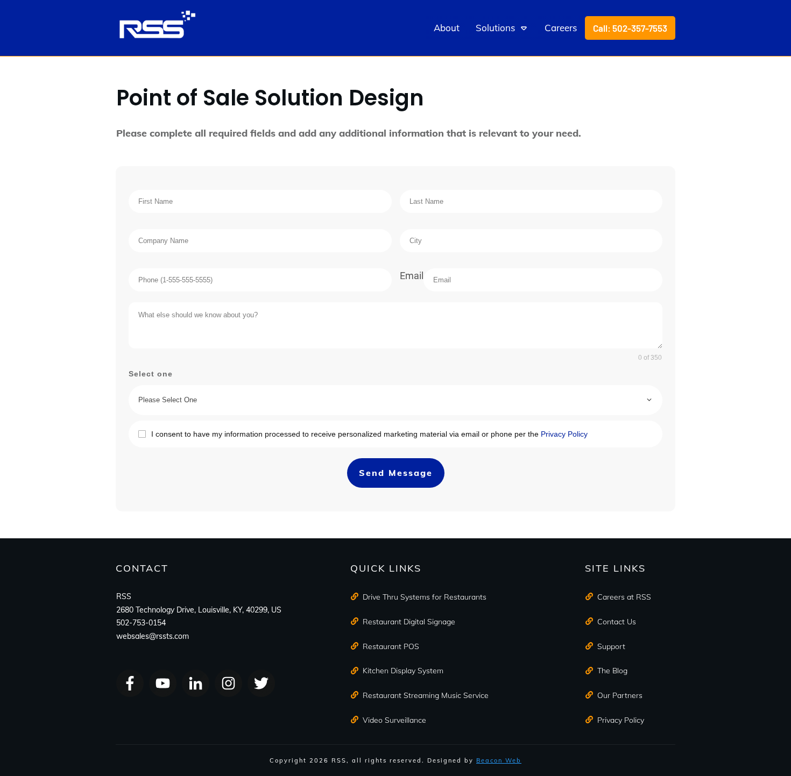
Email (411, 275)
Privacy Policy (564, 434)
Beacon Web (498, 760)
